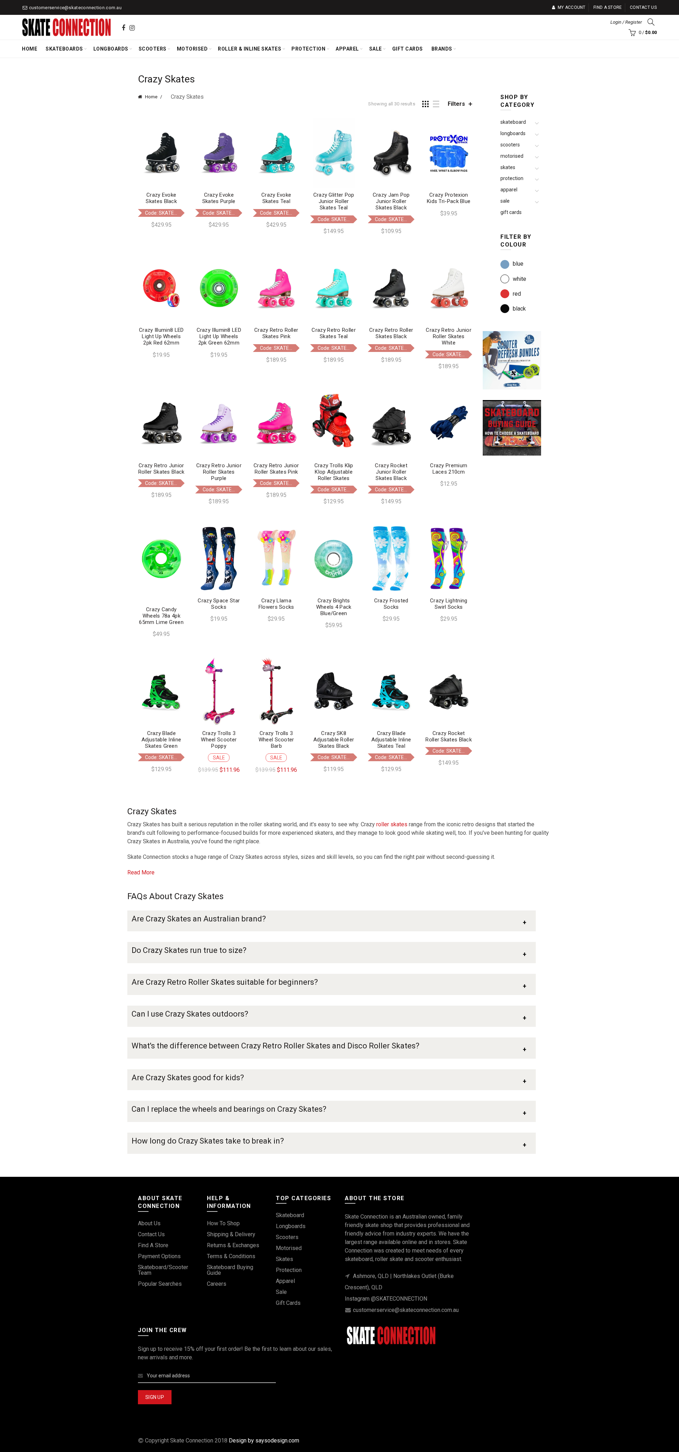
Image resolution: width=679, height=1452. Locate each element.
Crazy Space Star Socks (219, 603)
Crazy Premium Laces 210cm (448, 468)
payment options (159, 1256)
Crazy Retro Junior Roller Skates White (448, 336)
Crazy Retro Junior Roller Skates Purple (219, 471)
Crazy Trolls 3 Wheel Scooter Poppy (219, 739)
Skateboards (64, 49)
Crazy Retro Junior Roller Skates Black (161, 468)
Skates (507, 167)
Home (29, 49)
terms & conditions (231, 1256)
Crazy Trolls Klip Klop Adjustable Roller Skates (333, 471)
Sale (375, 49)
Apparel (347, 49)
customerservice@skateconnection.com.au (75, 7)
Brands (441, 49)
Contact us (643, 7)
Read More (141, 872)
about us (149, 1223)
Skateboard (513, 122)
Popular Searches (160, 1283)
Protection (308, 49)
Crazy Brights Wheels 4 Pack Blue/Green (334, 607)
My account (571, 7)
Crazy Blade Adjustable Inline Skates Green (161, 739)
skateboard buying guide (230, 1270)
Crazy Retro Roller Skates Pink (276, 333)
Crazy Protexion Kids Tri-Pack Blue (448, 198)
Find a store (607, 7)
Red (517, 293)
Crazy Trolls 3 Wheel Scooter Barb (276, 739)
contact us (151, 1234)
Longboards (110, 49)
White (519, 279)
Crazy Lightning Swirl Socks (449, 603)
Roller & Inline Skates (249, 49)
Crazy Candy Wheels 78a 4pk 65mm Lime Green (161, 615)
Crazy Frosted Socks (391, 603)
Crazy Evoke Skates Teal (276, 198)
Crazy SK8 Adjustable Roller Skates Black (333, 739)
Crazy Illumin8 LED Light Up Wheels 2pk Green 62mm (219, 336)
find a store (153, 1245)
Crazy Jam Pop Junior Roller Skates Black (391, 201)
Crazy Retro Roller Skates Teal (333, 333)
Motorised (192, 49)
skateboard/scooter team (163, 1270)
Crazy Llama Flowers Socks (276, 603)
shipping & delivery (231, 1234)
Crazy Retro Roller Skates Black (391, 333)
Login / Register (626, 22)
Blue (518, 263)
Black (519, 308)
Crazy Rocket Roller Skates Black (448, 736)
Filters (456, 103)
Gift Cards (407, 49)
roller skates (391, 824)
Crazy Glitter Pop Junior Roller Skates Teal (333, 201)
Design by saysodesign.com (264, 1440)
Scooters (153, 49)
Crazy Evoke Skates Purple (219, 198)
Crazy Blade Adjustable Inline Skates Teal (391, 739)
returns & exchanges (233, 1245)
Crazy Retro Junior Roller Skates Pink (276, 468)
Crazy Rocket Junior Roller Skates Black (391, 471)
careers (216, 1283)
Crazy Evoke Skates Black (161, 198)
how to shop (223, 1223)
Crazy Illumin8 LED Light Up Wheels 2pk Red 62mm (161, 336)
